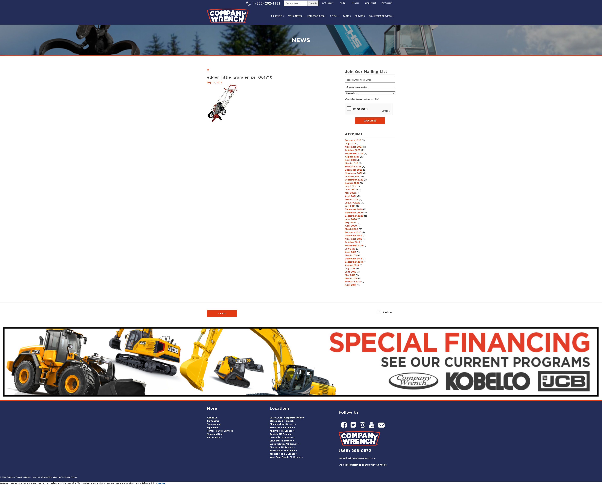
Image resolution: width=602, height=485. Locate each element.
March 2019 (351, 255)
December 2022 (353, 170)
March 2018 (351, 278)
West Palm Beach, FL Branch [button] (286, 457)
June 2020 (351, 219)
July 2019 (350, 249)
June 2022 (351, 189)
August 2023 (352, 156)
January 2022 (352, 202)
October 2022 (352, 176)
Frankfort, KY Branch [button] (281, 427)
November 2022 (354, 173)
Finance (355, 2)
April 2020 (351, 225)
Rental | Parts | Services (220, 431)
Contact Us (213, 421)
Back (222, 313)
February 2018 (353, 281)
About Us (212, 417)
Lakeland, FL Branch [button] (281, 440)
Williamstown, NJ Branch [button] (284, 444)
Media (342, 2)
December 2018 (353, 258)
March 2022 (351, 199)
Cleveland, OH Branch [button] (282, 421)
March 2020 (351, 229)
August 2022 (352, 183)
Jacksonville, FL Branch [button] (283, 454)
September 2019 (354, 245)
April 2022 (351, 196)
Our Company (327, 2)
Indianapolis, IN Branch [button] (283, 450)
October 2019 (352, 242)
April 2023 (351, 160)
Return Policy (214, 437)
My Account (387, 2)
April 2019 (350, 252)
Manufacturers (316, 16)
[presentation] (369, 109)
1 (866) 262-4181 (265, 3)
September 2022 (354, 179)
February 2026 (353, 140)
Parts (347, 16)
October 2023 (352, 150)
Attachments (296, 16)
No (163, 483)
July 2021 (350, 206)
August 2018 (352, 265)
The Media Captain (69, 477)
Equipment (277, 16)
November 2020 (354, 212)
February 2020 (353, 232)
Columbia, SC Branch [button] (281, 437)
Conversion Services (381, 16)
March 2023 (351, 163)
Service (360, 16)
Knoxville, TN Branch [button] (281, 431)
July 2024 (350, 143)
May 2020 (350, 222)
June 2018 (350, 272)
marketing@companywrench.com (357, 458)
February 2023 (353, 166)
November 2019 (353, 239)
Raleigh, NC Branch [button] (280, 434)
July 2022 (350, 186)
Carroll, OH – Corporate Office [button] (286, 417)
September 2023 (354, 153)
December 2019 (353, 235)
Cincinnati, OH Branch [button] (282, 424)
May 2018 (350, 275)
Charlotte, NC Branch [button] (282, 447)
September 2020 (354, 216)
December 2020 (354, 209)
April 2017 (350, 285)
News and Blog (215, 434)
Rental (334, 16)
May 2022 (350, 193)
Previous (387, 312)
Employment (370, 2)
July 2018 (350, 268)
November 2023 (354, 147)
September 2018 (354, 262)
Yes (159, 483)
